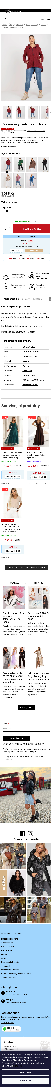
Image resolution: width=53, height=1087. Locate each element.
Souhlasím (25, 1080)
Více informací (7, 1016)
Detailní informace (8, 144)
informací (19, 1066)
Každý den (26, 368)
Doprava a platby (8, 940)
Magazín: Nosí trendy (10, 933)
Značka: (8, 130)
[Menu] (47, 18)
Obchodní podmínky (10, 963)
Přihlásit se (16, 737)
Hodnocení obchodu (10, 956)
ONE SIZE (5, 480)
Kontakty (5, 948)
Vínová (25, 364)
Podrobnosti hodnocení (36, 128)
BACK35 (15, 248)
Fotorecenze (6, 944)
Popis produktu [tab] (11, 296)
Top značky (6, 960)
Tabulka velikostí (8, 971)
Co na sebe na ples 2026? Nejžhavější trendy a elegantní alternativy (13, 676)
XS (27, 480)
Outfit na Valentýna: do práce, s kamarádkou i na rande (11, 616)
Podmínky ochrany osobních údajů (16, 967)
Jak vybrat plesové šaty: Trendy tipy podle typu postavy (37, 675)
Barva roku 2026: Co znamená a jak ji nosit (37, 613)
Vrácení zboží (7, 936)
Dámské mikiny (29, 345)
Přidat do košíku (30, 226)
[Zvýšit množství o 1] (10, 224)
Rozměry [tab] (25, 296)
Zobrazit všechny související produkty (25, 565)
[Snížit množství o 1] (10, 227)
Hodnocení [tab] (36, 296)
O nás (3, 952)
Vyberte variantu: (10, 151)
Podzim (25, 373)
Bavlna (25, 359)
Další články (25, 706)
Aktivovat (33, 248)
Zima (32, 373)
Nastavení (25, 1072)
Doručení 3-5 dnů (30, 382)
